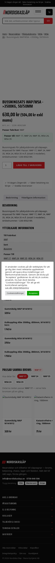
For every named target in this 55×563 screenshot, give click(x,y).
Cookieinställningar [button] (15, 293)
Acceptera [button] (33, 293)
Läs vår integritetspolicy (17, 287)
